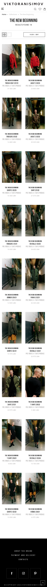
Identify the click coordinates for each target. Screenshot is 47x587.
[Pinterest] (35, 573)
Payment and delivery (23, 555)
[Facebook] (12, 573)
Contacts (23, 560)
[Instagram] (23, 573)
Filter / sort (34, 34)
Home (4, 14)
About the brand (23, 551)
